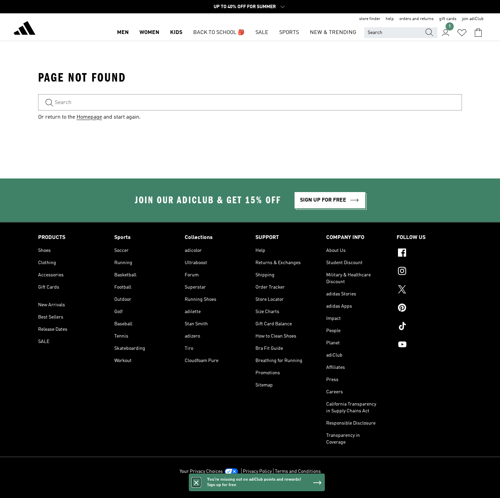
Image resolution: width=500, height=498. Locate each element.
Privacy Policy (257, 471)
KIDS (176, 32)
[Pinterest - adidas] (429, 308)
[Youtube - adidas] (429, 345)
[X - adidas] (429, 290)
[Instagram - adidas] (429, 272)
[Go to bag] (478, 32)
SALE (261, 32)
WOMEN (149, 32)
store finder (369, 19)
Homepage (89, 117)
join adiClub (473, 19)
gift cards (447, 19)
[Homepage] (24, 29)
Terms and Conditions (298, 471)
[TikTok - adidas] (429, 327)
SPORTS (289, 32)
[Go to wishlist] (462, 32)
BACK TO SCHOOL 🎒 (219, 32)
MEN (123, 32)
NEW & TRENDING (333, 32)
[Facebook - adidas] (429, 253)
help (390, 19)
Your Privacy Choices (201, 471)
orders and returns (416, 19)
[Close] (196, 482)
